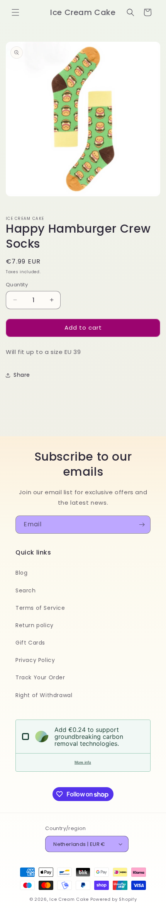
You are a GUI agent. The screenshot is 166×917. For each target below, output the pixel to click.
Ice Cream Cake (69, 899)
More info (83, 762)
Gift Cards (30, 642)
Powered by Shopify (113, 899)
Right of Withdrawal (43, 695)
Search (25, 590)
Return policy (34, 625)
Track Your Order (40, 677)
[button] (15, 12)
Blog (21, 573)
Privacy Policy (35, 660)
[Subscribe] (141, 524)
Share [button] (22, 375)
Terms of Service (40, 608)
